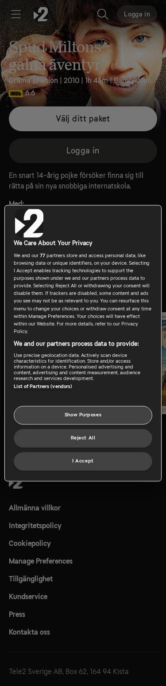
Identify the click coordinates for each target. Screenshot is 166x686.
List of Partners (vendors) (43, 387)
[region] (83, 343)
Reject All (83, 438)
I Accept (83, 461)
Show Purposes (83, 415)
